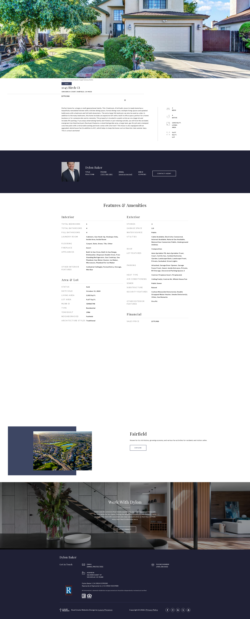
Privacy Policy (152, 610)
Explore (138, 448)
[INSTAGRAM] (173, 610)
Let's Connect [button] (125, 529)
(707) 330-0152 (162, 566)
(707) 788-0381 (107, 174)
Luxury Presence (105, 610)
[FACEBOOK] (167, 610)
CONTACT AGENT (164, 173)
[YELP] (183, 610)
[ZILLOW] (188, 610)
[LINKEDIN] (178, 610)
